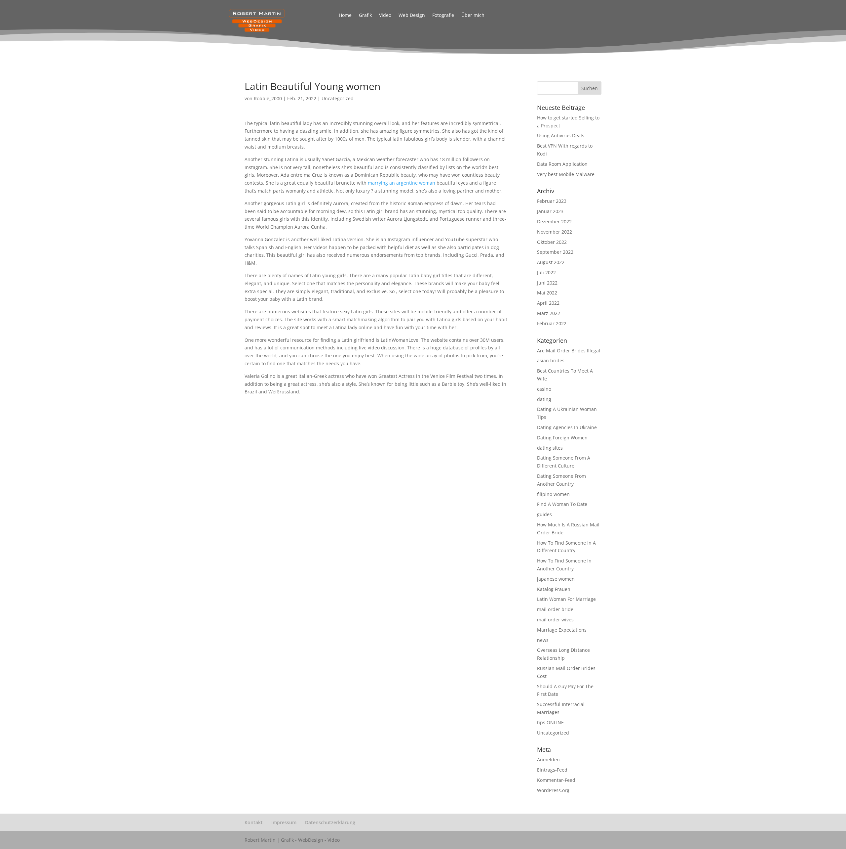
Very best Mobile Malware (566, 174)
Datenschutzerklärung (330, 822)
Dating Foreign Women (562, 437)
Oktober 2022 (552, 242)
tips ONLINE (550, 722)
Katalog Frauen (553, 589)
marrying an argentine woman (401, 183)
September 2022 (555, 252)
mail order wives (555, 619)
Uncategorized (338, 98)
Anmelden (548, 759)
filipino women (553, 494)
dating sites (550, 448)
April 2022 (548, 303)
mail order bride (555, 609)
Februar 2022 (551, 323)
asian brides (550, 360)
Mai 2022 (547, 293)
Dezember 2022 (554, 221)
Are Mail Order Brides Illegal (568, 350)
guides (544, 514)
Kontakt (254, 822)
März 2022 (548, 313)
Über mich (472, 15)
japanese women (556, 579)
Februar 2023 (551, 201)
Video (385, 15)
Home (345, 15)
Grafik (365, 15)
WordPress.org (553, 790)
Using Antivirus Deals (560, 135)
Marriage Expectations (562, 630)
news (543, 640)
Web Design (412, 15)
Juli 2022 (546, 272)
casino (544, 389)
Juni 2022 (547, 283)
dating (544, 399)
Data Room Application (562, 164)
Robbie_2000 (268, 98)
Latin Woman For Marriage (566, 599)
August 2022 (550, 262)
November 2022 (554, 232)
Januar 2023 (550, 211)
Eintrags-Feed (552, 770)
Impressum (283, 822)
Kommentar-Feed (556, 780)
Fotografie (443, 15)
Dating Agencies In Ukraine (567, 427)
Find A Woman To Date (562, 504)
